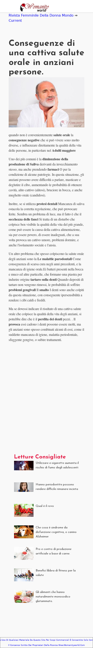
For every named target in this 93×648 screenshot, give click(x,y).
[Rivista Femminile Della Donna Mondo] (33, 8)
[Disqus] (46, 399)
